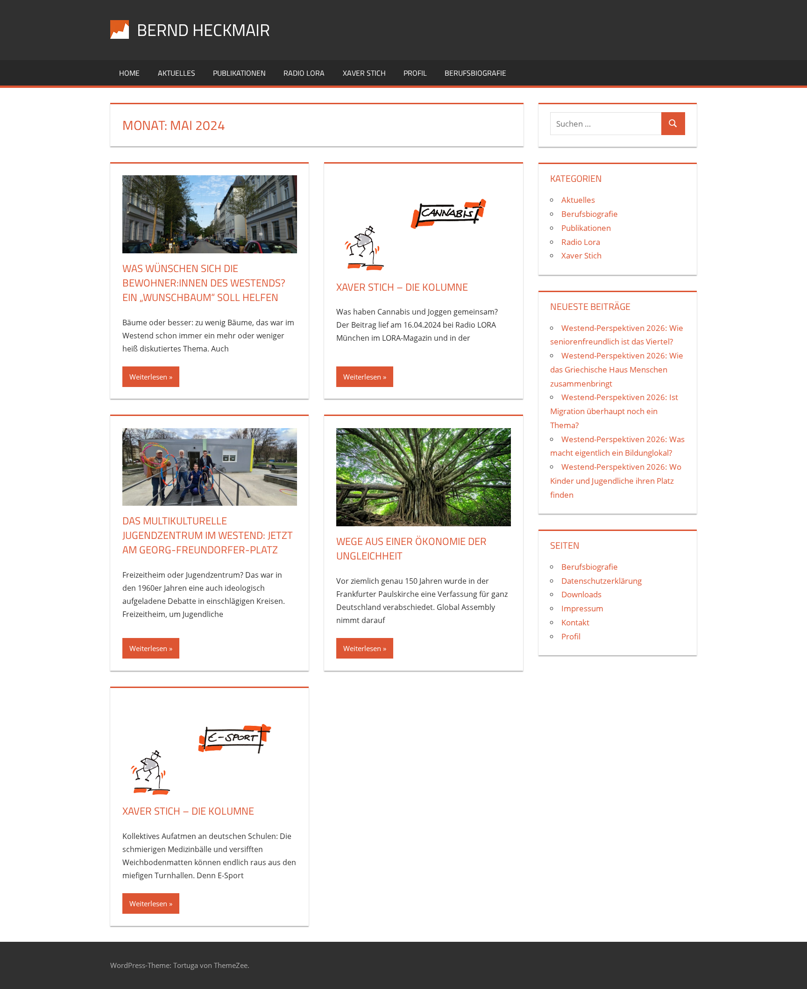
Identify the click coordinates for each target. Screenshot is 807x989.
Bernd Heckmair (203, 30)
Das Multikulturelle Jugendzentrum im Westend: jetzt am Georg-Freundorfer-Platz (207, 535)
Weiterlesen (148, 376)
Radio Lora (304, 73)
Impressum (582, 608)
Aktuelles (176, 73)
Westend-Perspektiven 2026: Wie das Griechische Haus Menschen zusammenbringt (616, 369)
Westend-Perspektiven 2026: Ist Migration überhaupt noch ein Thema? (614, 411)
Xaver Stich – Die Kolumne (402, 287)
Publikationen (239, 73)
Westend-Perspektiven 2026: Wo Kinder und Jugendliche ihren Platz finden (615, 480)
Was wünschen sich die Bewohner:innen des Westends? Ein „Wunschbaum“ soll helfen (203, 282)
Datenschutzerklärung (601, 580)
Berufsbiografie (475, 73)
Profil (415, 73)
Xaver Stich (364, 73)
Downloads (581, 594)
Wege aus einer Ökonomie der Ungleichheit (411, 548)
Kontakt (575, 622)
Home (129, 73)
